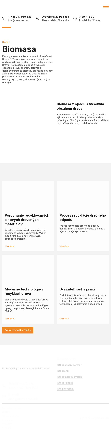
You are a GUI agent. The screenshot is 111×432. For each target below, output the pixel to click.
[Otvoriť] (106, 6)
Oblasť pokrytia (10, 415)
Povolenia (7, 419)
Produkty (7, 423)
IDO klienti (63, 370)
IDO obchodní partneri (69, 364)
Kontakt (6, 427)
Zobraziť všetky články (18, 330)
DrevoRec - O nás (12, 408)
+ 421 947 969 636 (20, 16)
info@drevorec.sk (18, 20)
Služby (6, 411)
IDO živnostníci (65, 388)
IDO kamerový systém (70, 376)
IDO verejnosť (65, 382)
